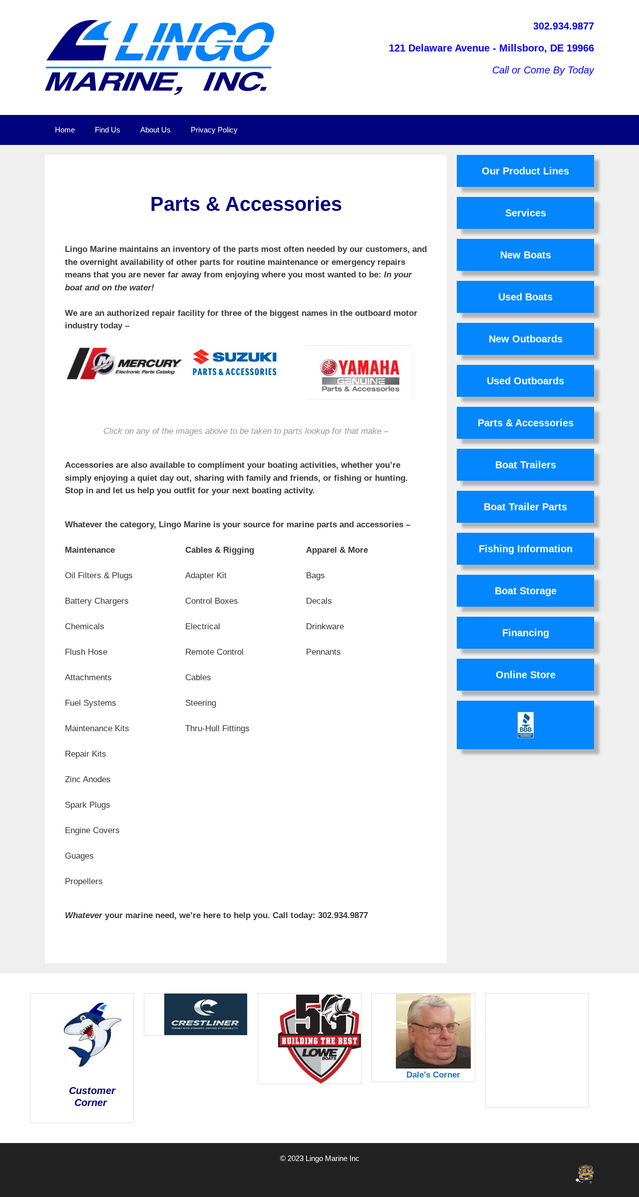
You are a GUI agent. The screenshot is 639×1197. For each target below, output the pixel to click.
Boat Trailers (525, 464)
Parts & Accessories (526, 422)
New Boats (525, 254)
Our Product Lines (525, 170)
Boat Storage (526, 590)
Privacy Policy (214, 129)
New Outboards (526, 338)
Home (65, 129)
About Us (155, 129)
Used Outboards (525, 380)
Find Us (107, 129)
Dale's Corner (433, 1075)
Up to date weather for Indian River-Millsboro (558, 1103)
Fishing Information (526, 548)
